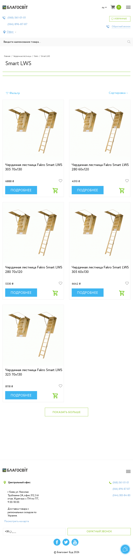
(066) (17, 24)
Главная (7, 56)
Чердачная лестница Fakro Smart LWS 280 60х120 (100, 167)
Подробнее (21, 190)
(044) (121, 495)
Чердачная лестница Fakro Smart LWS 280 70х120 (33, 269)
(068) (16, 18)
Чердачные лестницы (22, 56)
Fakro (36, 56)
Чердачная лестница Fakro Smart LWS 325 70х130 (33, 372)
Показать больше (66, 412)
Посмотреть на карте (16, 521)
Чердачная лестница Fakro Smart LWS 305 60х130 (100, 269)
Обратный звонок (121, 26)
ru (103, 7)
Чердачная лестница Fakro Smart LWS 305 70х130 (33, 167)
